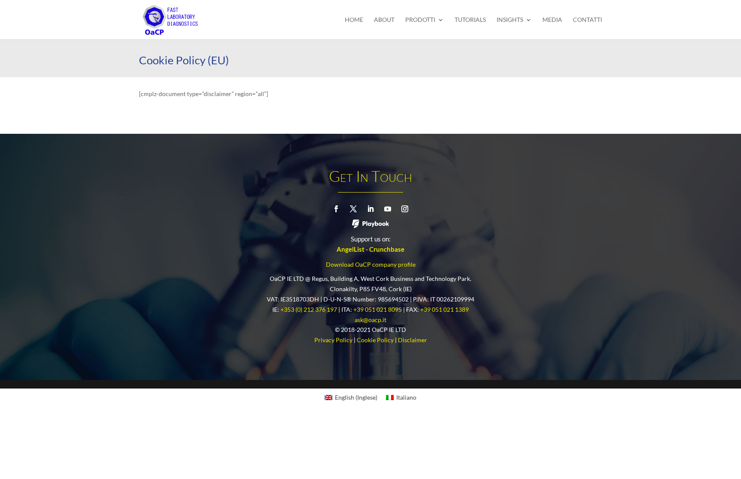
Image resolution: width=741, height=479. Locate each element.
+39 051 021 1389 (444, 309)
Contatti (587, 20)
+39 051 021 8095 (379, 309)
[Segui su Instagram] (405, 209)
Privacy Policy (335, 339)
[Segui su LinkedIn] (370, 209)
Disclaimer (412, 339)
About (384, 20)
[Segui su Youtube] (388, 209)
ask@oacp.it (370, 319)
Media (552, 20)
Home (354, 20)
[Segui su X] (353, 209)
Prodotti (420, 20)
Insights (510, 20)
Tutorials (470, 20)
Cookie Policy (377, 339)
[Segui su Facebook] (336, 209)
